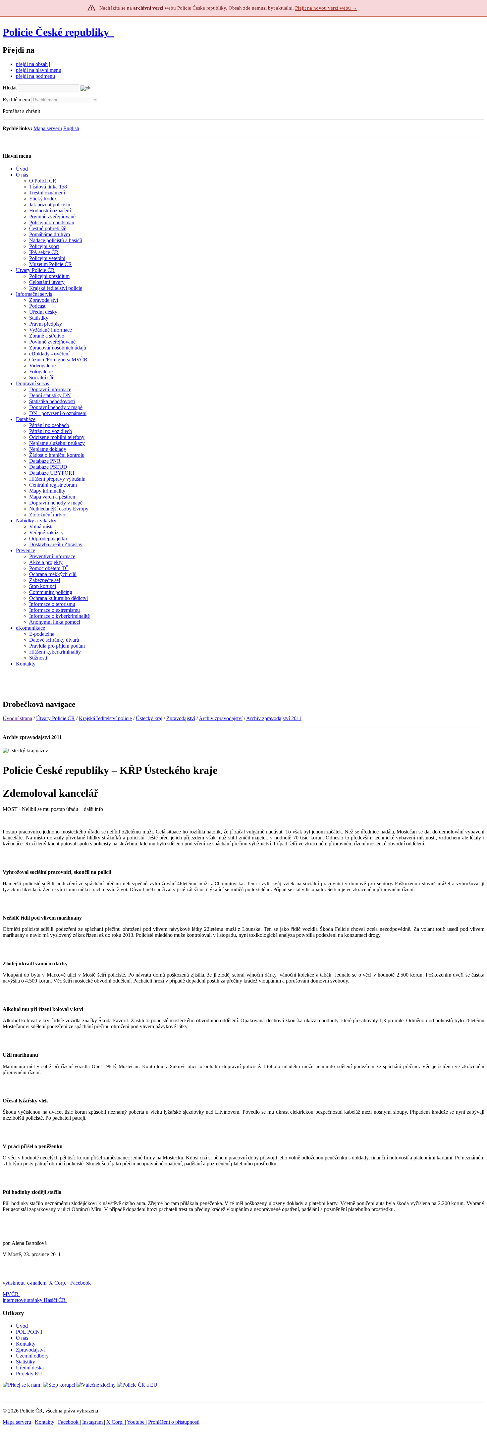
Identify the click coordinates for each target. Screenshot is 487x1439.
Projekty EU (29, 1373)
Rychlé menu (16, 99)
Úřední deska (30, 1367)
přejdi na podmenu (35, 76)
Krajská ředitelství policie (105, 718)
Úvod (22, 1326)
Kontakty (25, 1344)
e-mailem (36, 1283)
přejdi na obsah (32, 64)
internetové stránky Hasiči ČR (34, 1300)
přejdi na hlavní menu (38, 70)
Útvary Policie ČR (55, 718)
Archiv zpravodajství (221, 718)
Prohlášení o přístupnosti (173, 1422)
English (71, 128)
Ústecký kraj (149, 718)
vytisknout (14, 1283)
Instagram (93, 1422)
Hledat (10, 87)
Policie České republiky (56, 32)
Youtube (136, 1422)
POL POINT (29, 1332)
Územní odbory (32, 1356)
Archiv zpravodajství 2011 (273, 718)
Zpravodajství (180, 718)
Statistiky (25, 1361)
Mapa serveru (47, 128)
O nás (22, 1338)
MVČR (11, 1294)
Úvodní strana (17, 718)
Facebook (81, 1283)
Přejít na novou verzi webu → (326, 8)
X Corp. (58, 1283)
